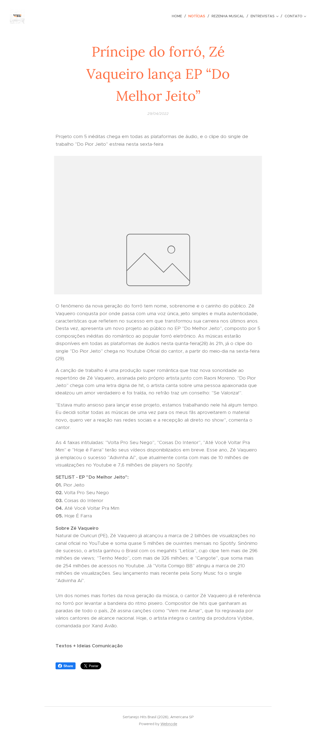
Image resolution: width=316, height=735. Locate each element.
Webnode (168, 724)
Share (68, 666)
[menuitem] (178, 16)
